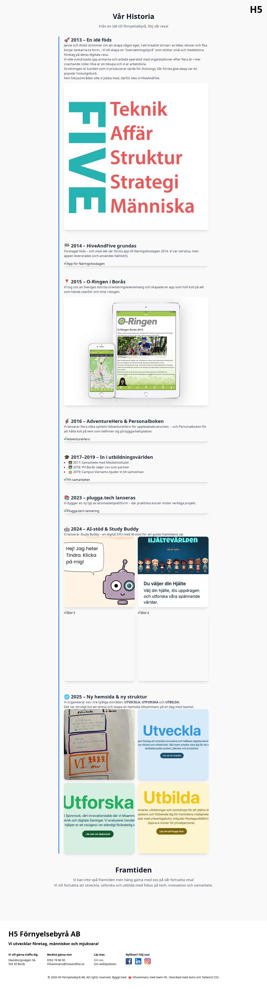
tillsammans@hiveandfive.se (65, 964)
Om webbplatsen (105, 964)
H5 (256, 9)
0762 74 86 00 (56, 960)
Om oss (99, 960)
